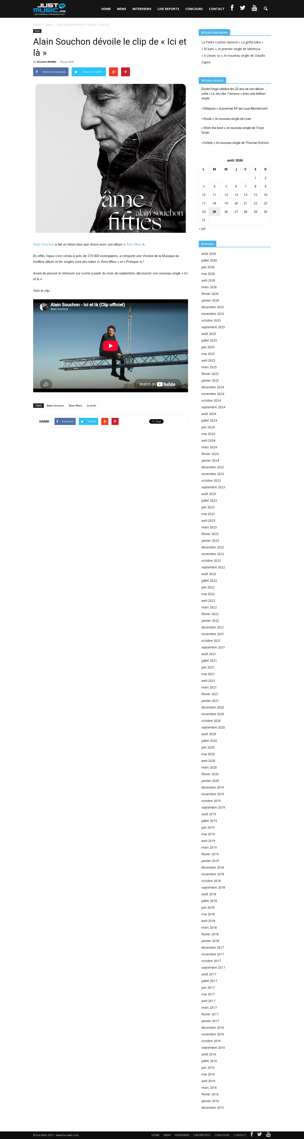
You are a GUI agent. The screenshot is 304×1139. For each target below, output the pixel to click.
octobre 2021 (211, 640)
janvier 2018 (210, 941)
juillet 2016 (209, 1061)
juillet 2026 (209, 260)
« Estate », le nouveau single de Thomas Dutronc (235, 143)
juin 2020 (208, 747)
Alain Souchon (43, 244)
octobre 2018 (211, 881)
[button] (265, 9)
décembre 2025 (212, 307)
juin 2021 (208, 667)
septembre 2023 (213, 487)
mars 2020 (209, 767)
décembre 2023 (212, 467)
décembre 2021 (212, 627)
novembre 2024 (212, 394)
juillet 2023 (209, 500)
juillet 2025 (209, 340)
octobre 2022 (211, 560)
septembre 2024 (213, 407)
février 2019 (210, 854)
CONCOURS (194, 9)
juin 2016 (208, 1067)
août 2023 (208, 494)
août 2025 (208, 334)
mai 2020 (208, 754)
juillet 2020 (209, 741)
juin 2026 (208, 267)
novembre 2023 (212, 474)
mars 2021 (209, 687)
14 (245, 195)
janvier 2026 (210, 300)
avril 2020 (208, 761)
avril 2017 (208, 1001)
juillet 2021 (209, 660)
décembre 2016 (212, 1027)
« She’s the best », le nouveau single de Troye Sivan (232, 130)
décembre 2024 (212, 387)
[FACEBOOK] (232, 9)
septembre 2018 (213, 887)
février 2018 (210, 934)
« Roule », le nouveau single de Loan (226, 119)
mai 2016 (208, 1074)
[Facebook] (252, 1135)
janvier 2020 (210, 781)
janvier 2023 (210, 540)
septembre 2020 (213, 727)
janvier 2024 (210, 460)
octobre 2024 (211, 400)
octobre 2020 (211, 720)
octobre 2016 (211, 1041)
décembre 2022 (212, 547)
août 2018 (208, 894)
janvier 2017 (210, 1021)
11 (214, 195)
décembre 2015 (212, 1107)
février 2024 (210, 454)
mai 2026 (208, 274)
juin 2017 (208, 987)
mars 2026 (209, 287)
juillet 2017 (209, 981)
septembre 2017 (213, 967)
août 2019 (208, 814)
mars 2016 (209, 1087)
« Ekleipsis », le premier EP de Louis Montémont (234, 108)
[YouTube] (268, 1135)
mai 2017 (208, 994)
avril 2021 (208, 680)
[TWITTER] (243, 9)
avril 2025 (208, 360)
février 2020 (210, 774)
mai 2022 (208, 594)
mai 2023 (208, 514)
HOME (106, 9)
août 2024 (208, 414)
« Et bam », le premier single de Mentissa (230, 49)
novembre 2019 (212, 794)
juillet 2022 (209, 580)
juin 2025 (208, 347)
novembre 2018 (212, 874)
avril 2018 (208, 921)
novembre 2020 (212, 714)
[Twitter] (259, 1135)
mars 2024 (209, 447)
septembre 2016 (213, 1047)
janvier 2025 (210, 380)
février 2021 (210, 694)
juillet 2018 (209, 901)
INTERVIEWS (141, 9)
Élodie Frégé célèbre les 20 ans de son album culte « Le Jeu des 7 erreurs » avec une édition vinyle (233, 93)
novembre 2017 (212, 954)
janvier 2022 (210, 620)
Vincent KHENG (46, 61)
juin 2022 (208, 587)
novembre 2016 (212, 1034)
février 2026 (210, 294)
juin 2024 (208, 427)
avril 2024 (208, 440)
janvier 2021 (210, 700)
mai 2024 (208, 434)
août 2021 (208, 654)
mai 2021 (208, 674)
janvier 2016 (210, 1101)
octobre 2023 (211, 480)
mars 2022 (209, 607)
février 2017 (210, 1014)
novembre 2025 (212, 314)
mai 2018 (208, 914)
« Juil (202, 228)
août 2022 (208, 574)
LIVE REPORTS (168, 9)
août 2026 (208, 254)
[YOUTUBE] (254, 9)
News (37, 30)
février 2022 (210, 614)
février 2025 (210, 374)
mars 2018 (209, 927)
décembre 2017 (212, 947)
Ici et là (91, 405)
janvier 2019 (210, 861)
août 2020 (208, 734)
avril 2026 (208, 280)
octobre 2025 (211, 320)
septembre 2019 (213, 807)
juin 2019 (208, 827)
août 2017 (208, 974)
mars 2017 (209, 1007)
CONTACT (217, 9)
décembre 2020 (212, 707)
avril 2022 (208, 600)
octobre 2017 (211, 961)
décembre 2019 (212, 787)
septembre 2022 (213, 567)
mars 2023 (209, 527)
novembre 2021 (212, 634)
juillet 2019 (209, 821)
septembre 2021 (213, 647)
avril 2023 (208, 520)
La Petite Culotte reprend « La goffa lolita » (232, 42)
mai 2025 (208, 354)
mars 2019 (209, 847)
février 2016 (210, 1094)
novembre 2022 (212, 554)
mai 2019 (208, 834)
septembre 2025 (213, 327)
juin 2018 (208, 907)
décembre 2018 (212, 867)
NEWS (121, 9)
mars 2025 (209, 367)
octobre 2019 (211, 801)
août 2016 (208, 1054)
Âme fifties (134, 244)
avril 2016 (208, 1081)
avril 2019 (208, 841)
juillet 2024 (209, 420)
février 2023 (210, 534)
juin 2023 (208, 507)
